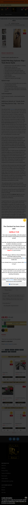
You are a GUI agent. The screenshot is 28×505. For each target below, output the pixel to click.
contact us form (10, 279)
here (24, 258)
